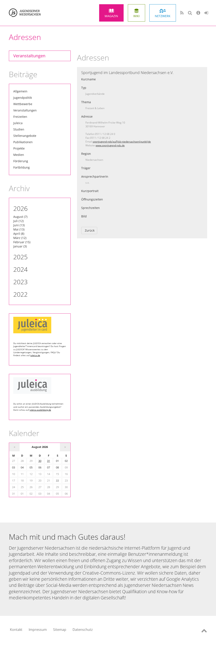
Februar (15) (21, 242)
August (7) (20, 217)
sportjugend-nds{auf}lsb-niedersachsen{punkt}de (122, 141)
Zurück (89, 230)
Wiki (136, 16)
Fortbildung (21, 167)
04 (22, 467)
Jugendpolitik (22, 98)
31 (48, 461)
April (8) (18, 234)
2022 (20, 294)
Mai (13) (18, 229)
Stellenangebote (24, 136)
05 (31, 467)
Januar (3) (20, 246)
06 (39, 467)
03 (13, 467)
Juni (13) (19, 225)
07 (48, 467)
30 (39, 461)
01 (57, 461)
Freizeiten (20, 117)
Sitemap (59, 629)
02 (66, 461)
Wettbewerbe (22, 104)
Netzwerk (162, 16)
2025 (20, 257)
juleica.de (35, 355)
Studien (18, 129)
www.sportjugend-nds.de (110, 145)
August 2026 (40, 447)
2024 (20, 269)
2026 (20, 208)
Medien (18, 155)
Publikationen (23, 142)
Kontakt (16, 629)
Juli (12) (18, 221)
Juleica (18, 123)
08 (57, 467)
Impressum (38, 629)
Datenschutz (83, 629)
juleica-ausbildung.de (40, 409)
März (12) (19, 238)
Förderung (20, 161)
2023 (20, 281)
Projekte (19, 148)
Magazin (111, 16)
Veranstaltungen (29, 56)
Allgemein (20, 91)
